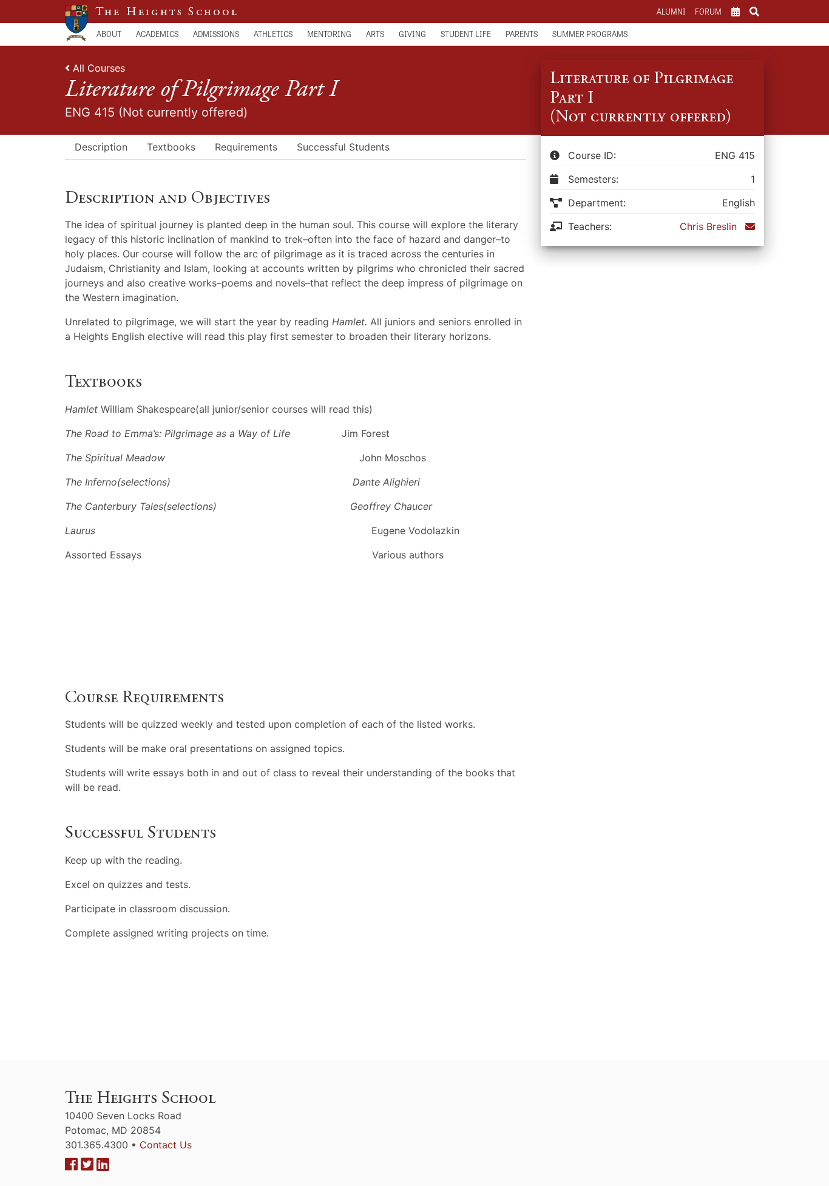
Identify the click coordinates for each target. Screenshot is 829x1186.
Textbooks (171, 147)
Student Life (466, 33)
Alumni (671, 11)
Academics (157, 33)
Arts (375, 33)
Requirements (246, 147)
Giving (412, 33)
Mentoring (329, 33)
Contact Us (166, 1145)
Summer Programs (590, 33)
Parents (522, 33)
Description (101, 147)
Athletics (273, 33)
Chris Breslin (708, 226)
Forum (708, 11)
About (108, 33)
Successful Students (343, 147)
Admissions (216, 33)
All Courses (99, 68)
